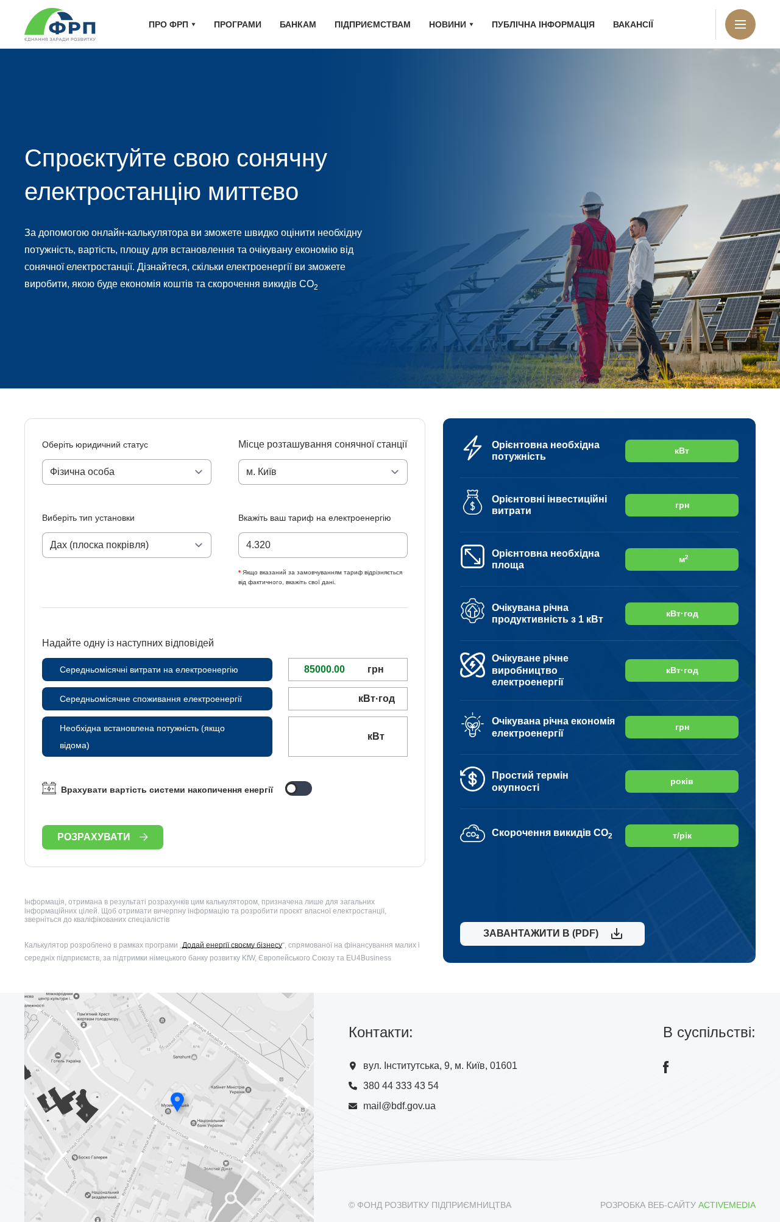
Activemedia (727, 1205)
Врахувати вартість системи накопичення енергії (167, 790)
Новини (447, 24)
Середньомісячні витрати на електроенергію (149, 669)
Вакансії (633, 24)
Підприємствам (373, 24)
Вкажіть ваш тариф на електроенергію (314, 518)
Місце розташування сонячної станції (322, 444)
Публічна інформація (543, 24)
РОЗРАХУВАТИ (93, 837)
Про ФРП (168, 24)
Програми (237, 24)
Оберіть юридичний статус (95, 444)
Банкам (298, 24)
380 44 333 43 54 (401, 1086)
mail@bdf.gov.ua (399, 1106)
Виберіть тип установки (88, 518)
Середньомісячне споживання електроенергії (151, 699)
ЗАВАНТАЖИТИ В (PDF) (538, 933)
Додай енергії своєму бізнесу (232, 945)
